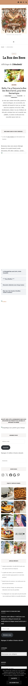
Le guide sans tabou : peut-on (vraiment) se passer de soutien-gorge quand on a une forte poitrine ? (13, 575)
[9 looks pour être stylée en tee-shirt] (7, 520)
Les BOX (14, 84)
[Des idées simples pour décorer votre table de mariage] (7, 547)
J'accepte (14, 678)
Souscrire (5, 447)
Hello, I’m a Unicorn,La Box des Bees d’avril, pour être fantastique (14, 90)
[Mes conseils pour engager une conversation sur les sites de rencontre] (20, 534)
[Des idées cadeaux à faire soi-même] (20, 547)
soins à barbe (10, 136)
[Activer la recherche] (26, 2)
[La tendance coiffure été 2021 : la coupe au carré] (20, 507)
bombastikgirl (8, 95)
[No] (26, 677)
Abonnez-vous (7, 635)
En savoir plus (14, 682)
